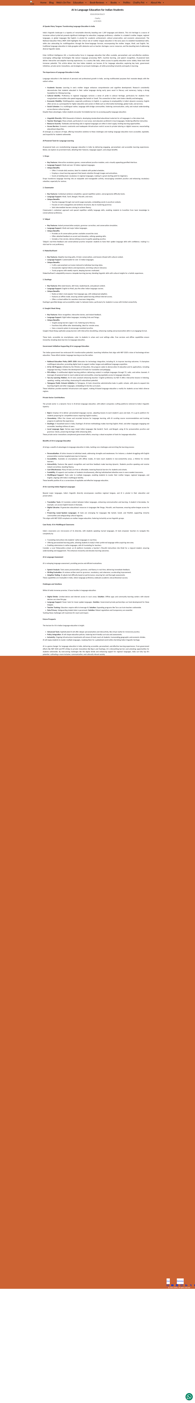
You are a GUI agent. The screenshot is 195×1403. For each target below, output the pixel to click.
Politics (126, 2)
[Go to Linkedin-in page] (187, 1285)
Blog (51, 2)
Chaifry (96, 783)
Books (114, 2)
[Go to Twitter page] (192, 1285)
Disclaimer (180, 1281)
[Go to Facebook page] (178, 1285)
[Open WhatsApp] (189, 1396)
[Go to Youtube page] (173, 1285)
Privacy (168, 1281)
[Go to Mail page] (169, 1285)
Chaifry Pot (138, 2)
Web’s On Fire (63, 2)
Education (78, 2)
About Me (156, 2)
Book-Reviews (97, 2)
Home (43, 2)
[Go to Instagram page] (182, 1285)
